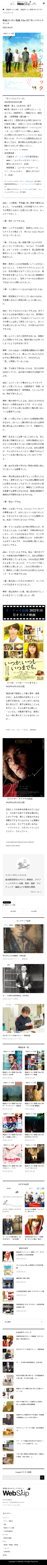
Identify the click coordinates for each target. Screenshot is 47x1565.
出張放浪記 (7, 1551)
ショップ (6, 1548)
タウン (5, 1541)
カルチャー (6, 1517)
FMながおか (29, 181)
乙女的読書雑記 (8, 1531)
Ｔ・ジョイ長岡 (16, 610)
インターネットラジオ (27, 184)
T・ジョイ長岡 (22, 157)
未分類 (5, 1555)
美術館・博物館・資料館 (11, 1545)
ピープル (5, 1534)
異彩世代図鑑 (7, 1538)
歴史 (5, 1524)
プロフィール (35, 892)
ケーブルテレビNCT (26, 189)
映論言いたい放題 (10, 905)
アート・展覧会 (8, 1521)
